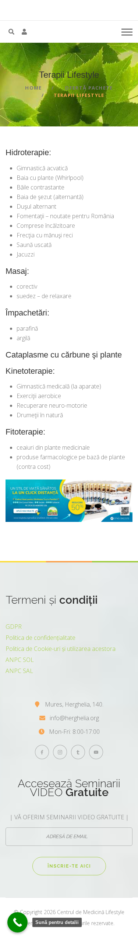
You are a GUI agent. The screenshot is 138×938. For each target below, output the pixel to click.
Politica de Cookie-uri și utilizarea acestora (61, 649)
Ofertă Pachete (89, 87)
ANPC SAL (19, 671)
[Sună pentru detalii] (17, 922)
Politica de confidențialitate (40, 638)
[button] (24, 32)
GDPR (14, 627)
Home (33, 87)
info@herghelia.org (74, 718)
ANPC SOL (20, 660)
